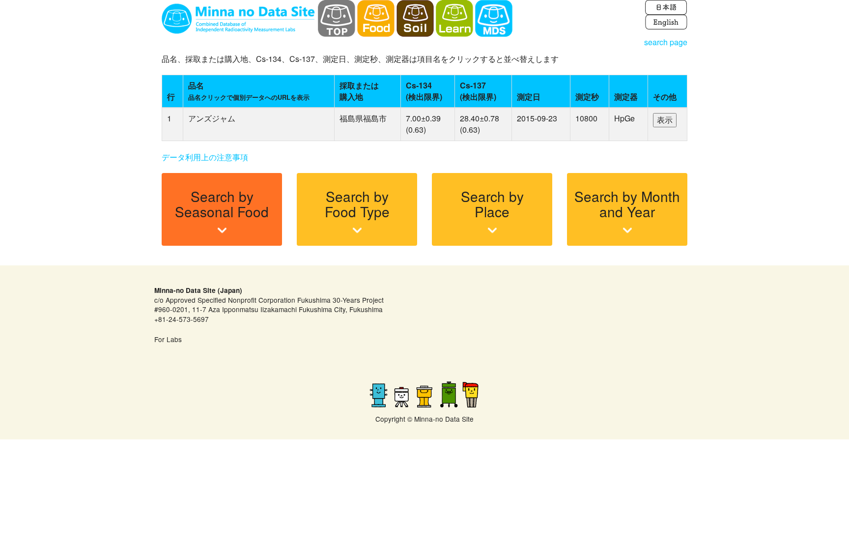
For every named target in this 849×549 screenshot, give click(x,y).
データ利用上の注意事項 (205, 157)
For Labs (168, 339)
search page (665, 42)
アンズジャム (211, 118)
